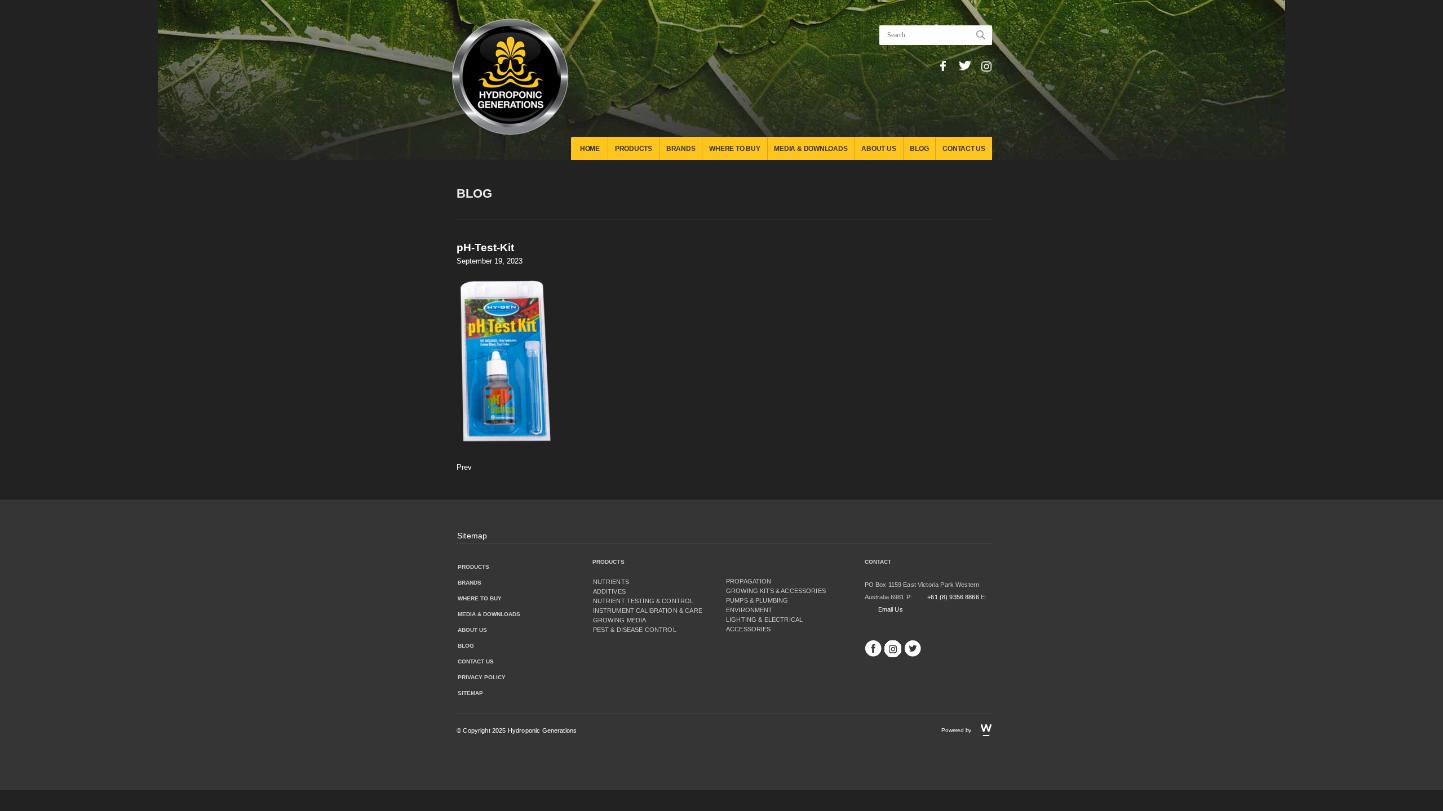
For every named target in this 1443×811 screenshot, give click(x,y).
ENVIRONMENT (749, 610)
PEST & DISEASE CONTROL (634, 629)
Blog (919, 149)
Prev (464, 467)
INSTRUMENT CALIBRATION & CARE (647, 610)
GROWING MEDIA (620, 620)
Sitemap (472, 535)
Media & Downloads (810, 149)
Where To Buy (734, 149)
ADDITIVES (609, 591)
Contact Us (963, 149)
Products (633, 149)
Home (590, 149)
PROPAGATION (749, 581)
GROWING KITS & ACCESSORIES (776, 590)
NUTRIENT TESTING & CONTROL (643, 601)
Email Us (890, 609)
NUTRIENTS (611, 581)
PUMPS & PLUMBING (757, 600)
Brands (681, 149)
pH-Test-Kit (485, 247)
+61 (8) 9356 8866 (953, 597)
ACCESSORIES (748, 629)
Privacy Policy (482, 677)
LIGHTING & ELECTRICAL (764, 619)
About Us (878, 149)
